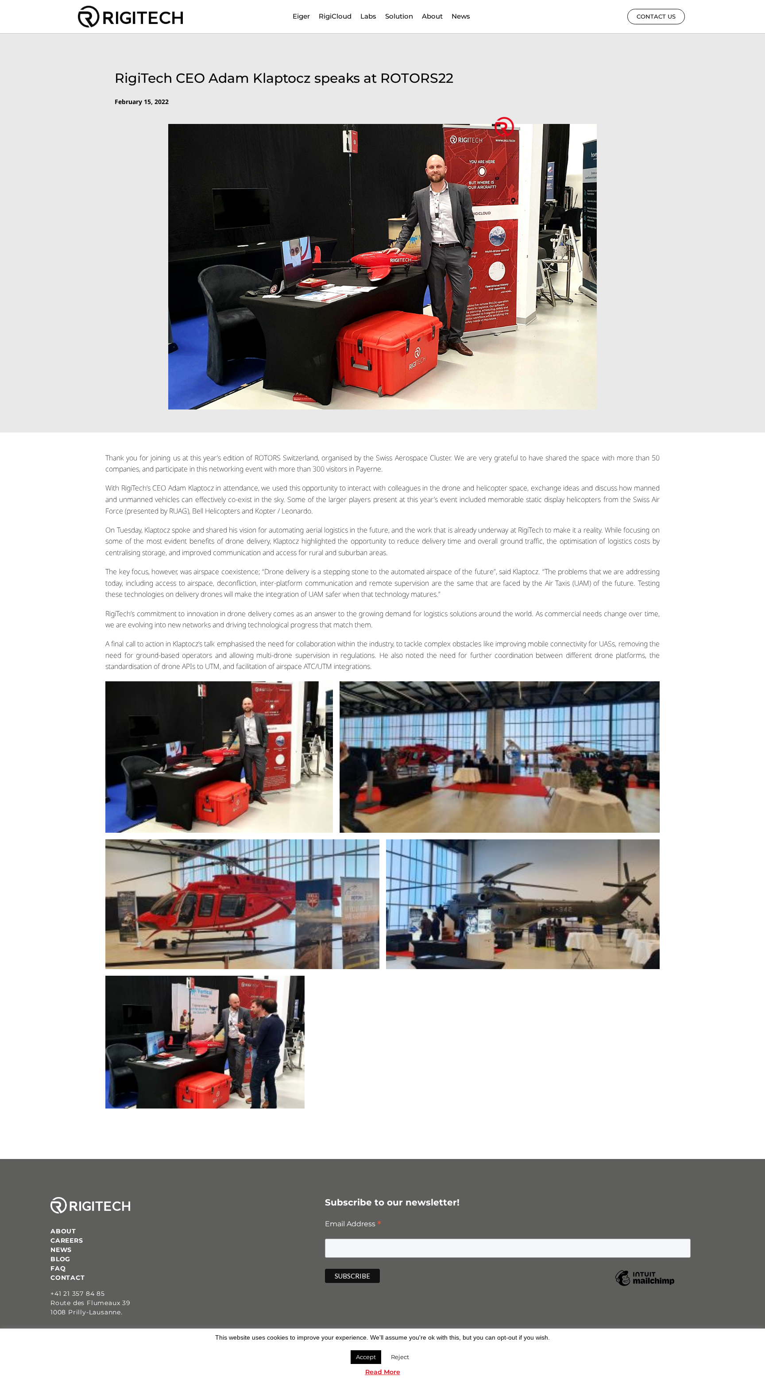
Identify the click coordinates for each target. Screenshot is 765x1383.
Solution (399, 16)
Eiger (301, 16)
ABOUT (63, 1231)
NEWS (61, 1250)
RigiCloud (335, 16)
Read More (382, 1371)
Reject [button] (400, 1356)
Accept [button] (366, 1356)
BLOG (60, 1259)
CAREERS (66, 1240)
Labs (368, 16)
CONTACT (67, 1278)
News (461, 16)
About (432, 16)
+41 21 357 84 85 (77, 1294)
